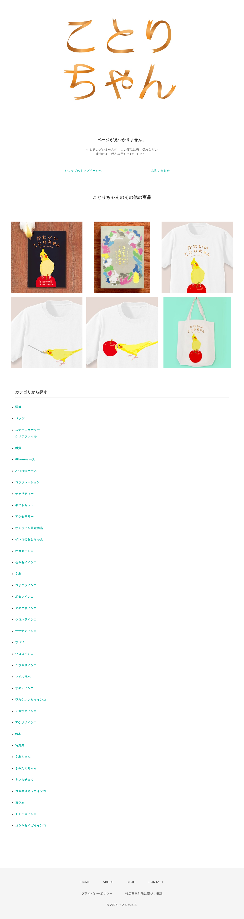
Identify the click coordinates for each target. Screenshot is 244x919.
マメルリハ (23, 676)
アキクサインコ (26, 608)
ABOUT (108, 882)
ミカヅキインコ (26, 711)
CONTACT (156, 882)
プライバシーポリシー (96, 893)
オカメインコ (24, 551)
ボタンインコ (24, 596)
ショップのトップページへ (83, 170)
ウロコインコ (24, 653)
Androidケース (26, 470)
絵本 (18, 734)
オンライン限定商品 (29, 528)
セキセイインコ (26, 562)
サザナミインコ (26, 631)
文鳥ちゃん (23, 756)
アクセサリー (24, 516)
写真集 (20, 745)
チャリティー (24, 493)
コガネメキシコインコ (30, 791)
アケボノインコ (26, 722)
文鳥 (18, 573)
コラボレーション (27, 482)
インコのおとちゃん (29, 539)
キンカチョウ (24, 779)
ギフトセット (24, 505)
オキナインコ (24, 688)
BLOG (131, 882)
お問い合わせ (160, 170)
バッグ (20, 418)
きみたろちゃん (26, 768)
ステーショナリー (27, 430)
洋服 (18, 407)
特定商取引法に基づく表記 (144, 893)
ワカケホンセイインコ (30, 699)
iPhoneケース (25, 459)
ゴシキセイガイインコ (30, 825)
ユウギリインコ (26, 665)
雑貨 (18, 448)
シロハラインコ (26, 619)
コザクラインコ (26, 585)
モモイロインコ (26, 814)
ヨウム (20, 802)
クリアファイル (26, 436)
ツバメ (20, 642)
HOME (85, 882)
